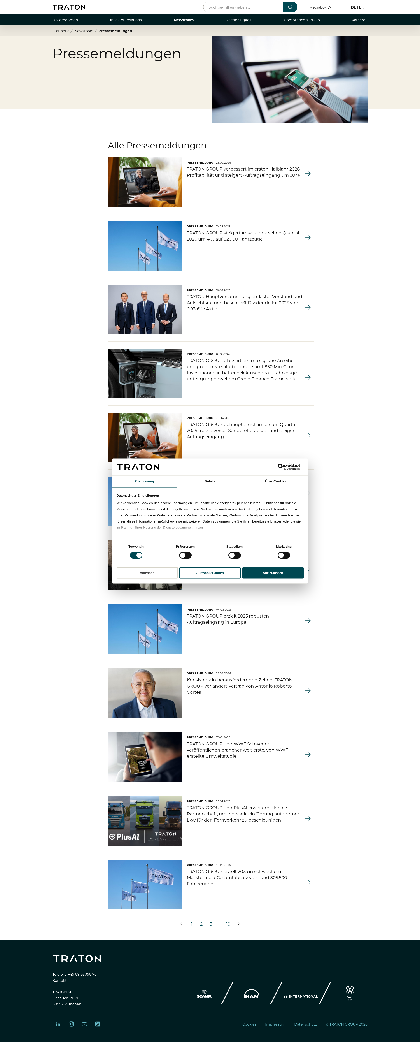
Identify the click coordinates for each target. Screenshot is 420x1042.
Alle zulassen (273, 573)
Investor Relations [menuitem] (126, 19)
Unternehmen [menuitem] (65, 19)
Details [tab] (210, 481)
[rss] (97, 1024)
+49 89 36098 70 (82, 974)
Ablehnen (147, 573)
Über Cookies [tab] (275, 481)
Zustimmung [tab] (144, 481)
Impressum (275, 1024)
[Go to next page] (238, 924)
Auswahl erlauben (210, 573)
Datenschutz (305, 1024)
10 (228, 924)
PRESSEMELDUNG (200, 162)
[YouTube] (84, 1024)
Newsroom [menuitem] (184, 19)
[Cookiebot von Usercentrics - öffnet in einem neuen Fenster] (284, 467)
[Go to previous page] (181, 924)
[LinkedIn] (58, 1024)
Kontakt (59, 980)
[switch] (185, 555)
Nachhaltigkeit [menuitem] (239, 19)
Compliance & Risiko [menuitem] (302, 19)
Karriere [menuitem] (358, 19)
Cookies (249, 1024)
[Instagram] (71, 1024)
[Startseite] (68, 7)
